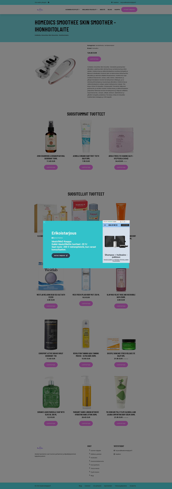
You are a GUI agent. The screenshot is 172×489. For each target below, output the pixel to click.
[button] (61, 255)
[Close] (44, 222)
